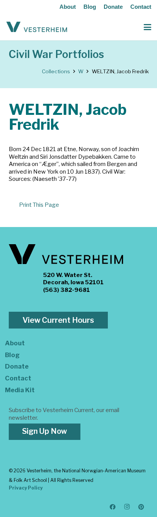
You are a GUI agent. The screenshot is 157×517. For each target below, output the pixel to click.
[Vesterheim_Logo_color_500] (37, 27)
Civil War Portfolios (56, 54)
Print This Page (39, 204)
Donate (113, 6)
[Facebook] (113, 507)
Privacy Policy (26, 488)
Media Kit (20, 390)
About (67, 6)
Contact (140, 6)
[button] (147, 27)
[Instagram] (127, 507)
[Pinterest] (141, 507)
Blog (89, 6)
